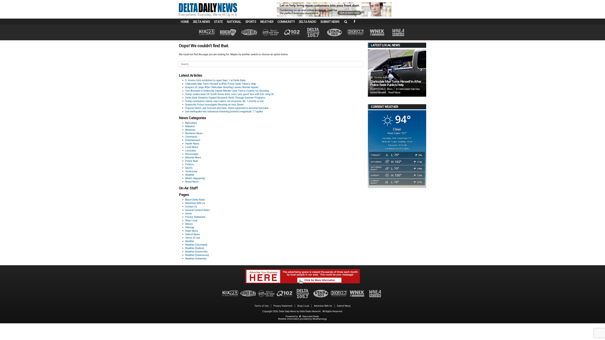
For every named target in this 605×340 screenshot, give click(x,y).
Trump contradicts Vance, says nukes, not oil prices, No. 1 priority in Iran (224, 101)
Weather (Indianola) (195, 258)
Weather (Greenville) (196, 251)
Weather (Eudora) (194, 248)
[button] (345, 22)
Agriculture (191, 122)
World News (192, 181)
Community (286, 22)
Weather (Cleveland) (196, 244)
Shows (189, 223)
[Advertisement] (334, 9)
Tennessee (191, 171)
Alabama (190, 126)
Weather (266, 22)
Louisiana (190, 150)
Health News (192, 143)
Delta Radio (307, 22)
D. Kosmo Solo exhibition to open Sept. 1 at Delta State (215, 80)
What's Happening (195, 178)
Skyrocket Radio (310, 316)
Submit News (329, 22)
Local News (191, 147)
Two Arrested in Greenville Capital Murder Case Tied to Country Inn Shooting (227, 90)
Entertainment (192, 140)
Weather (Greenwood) (197, 255)
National (234, 22)
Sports (250, 22)
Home (185, 22)
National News (193, 157)
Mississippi (191, 154)
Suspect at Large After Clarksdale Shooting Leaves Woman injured (221, 87)
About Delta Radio (195, 199)
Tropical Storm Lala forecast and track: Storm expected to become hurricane (226, 108)
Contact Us (191, 206)
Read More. (394, 92)
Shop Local (191, 220)
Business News (194, 133)
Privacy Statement (195, 216)
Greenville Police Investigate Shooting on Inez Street (214, 104)
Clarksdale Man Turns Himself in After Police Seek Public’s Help (220, 83)
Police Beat (191, 160)
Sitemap (189, 227)
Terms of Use (192, 237)
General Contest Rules (197, 210)
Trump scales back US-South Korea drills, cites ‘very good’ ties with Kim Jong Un (229, 94)
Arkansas (190, 129)
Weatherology (319, 318)
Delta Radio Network (310, 311)
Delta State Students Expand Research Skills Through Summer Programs (225, 97)
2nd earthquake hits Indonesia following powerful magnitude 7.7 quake (224, 111)
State (218, 22)
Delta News (201, 22)
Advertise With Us (195, 203)
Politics (189, 164)
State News (191, 230)
